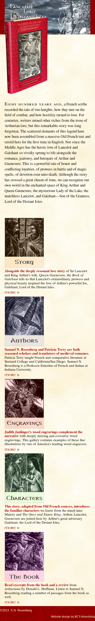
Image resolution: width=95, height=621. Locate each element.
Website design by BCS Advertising (73, 616)
